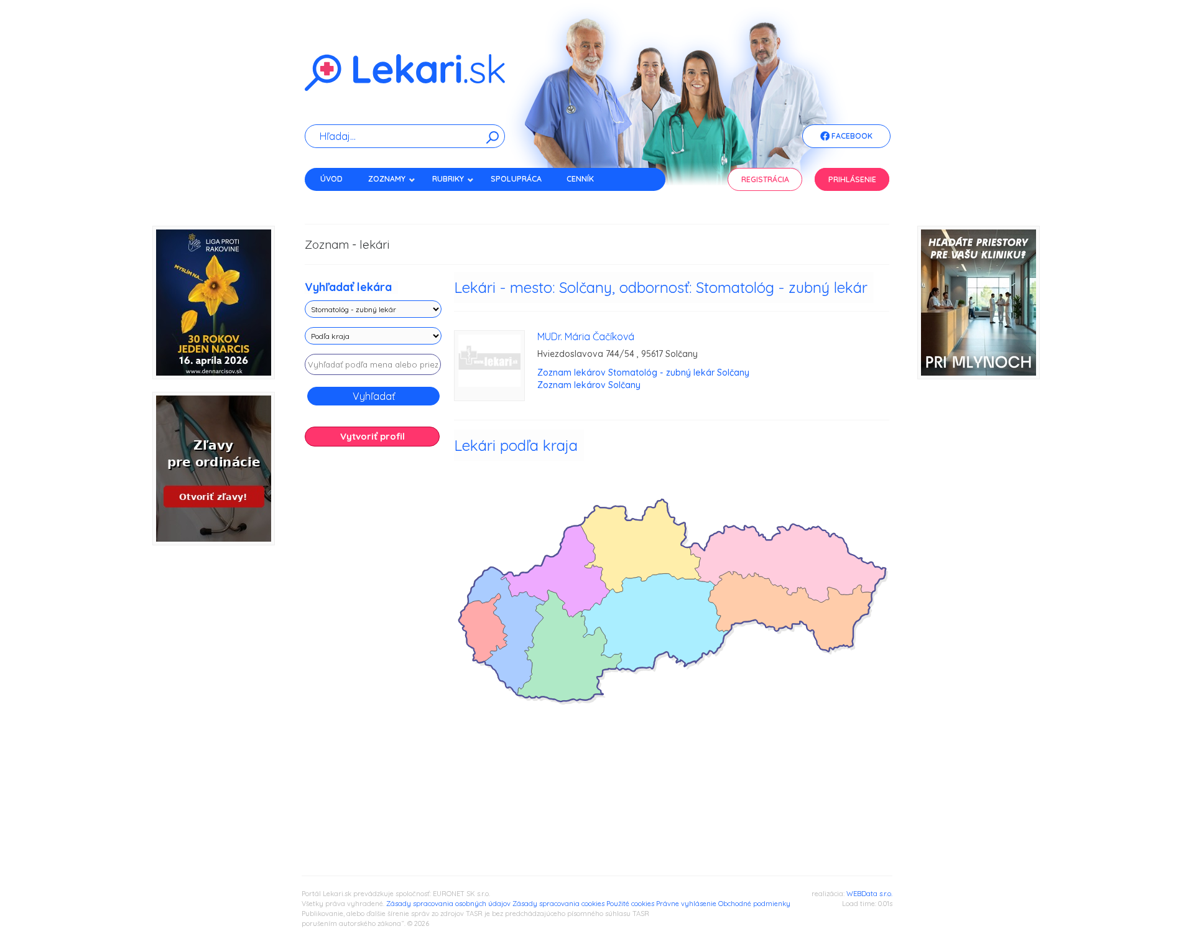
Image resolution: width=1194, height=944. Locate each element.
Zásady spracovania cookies (558, 903)
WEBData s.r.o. (869, 893)
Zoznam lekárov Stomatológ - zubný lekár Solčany (643, 372)
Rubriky (448, 178)
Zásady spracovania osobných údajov (448, 903)
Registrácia (765, 179)
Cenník (580, 178)
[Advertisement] (373, 651)
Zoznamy (386, 178)
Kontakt (337, 200)
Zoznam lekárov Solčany (589, 385)
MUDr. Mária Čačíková (585, 336)
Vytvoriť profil (372, 436)
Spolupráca (516, 178)
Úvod (331, 178)
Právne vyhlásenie (686, 903)
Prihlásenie (852, 179)
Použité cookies (630, 903)
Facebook (851, 136)
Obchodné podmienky (754, 903)
